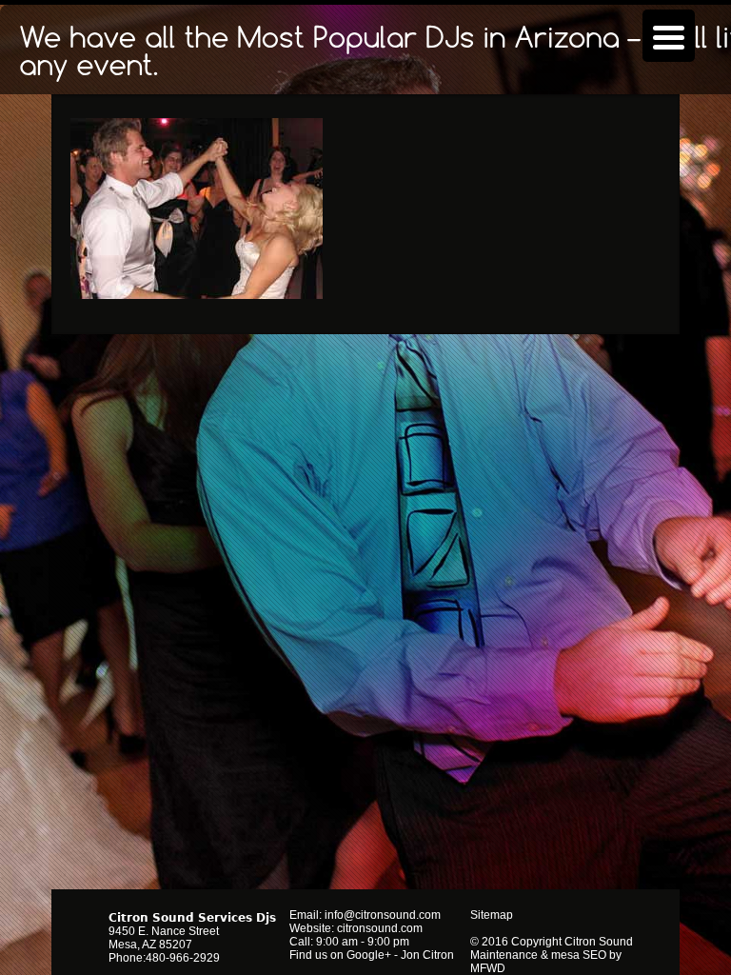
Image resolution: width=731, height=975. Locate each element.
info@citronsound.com (383, 915)
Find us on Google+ (340, 955)
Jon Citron (427, 955)
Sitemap (491, 915)
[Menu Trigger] (668, 36)
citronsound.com (380, 928)
